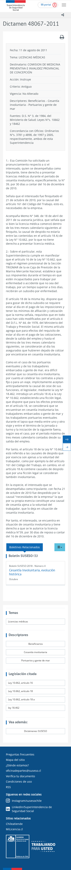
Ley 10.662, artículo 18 (20, 691)
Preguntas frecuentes (20, 754)
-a (68, 448)
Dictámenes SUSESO (35, 731)
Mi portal (46, 4)
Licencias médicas (18, 621)
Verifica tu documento (20, 776)
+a (68, 440)
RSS (8, 787)
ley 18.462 (13, 707)
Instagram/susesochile (27, 801)
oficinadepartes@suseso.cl (23, 770)
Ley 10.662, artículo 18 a (21, 699)
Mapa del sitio (15, 760)
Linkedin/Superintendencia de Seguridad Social (32, 809)
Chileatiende (14, 824)
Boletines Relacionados (24, 547)
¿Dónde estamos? (17, 765)
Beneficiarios (35, 644)
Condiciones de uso (19, 781)
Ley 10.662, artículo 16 (20, 682)
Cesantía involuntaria (35, 652)
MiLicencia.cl (14, 829)
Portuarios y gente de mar (35, 660)
